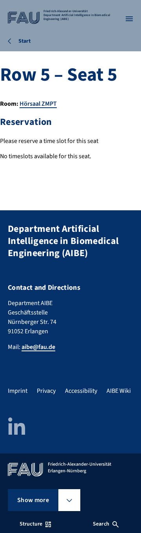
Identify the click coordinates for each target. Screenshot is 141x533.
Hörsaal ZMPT (38, 103)
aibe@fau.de (38, 347)
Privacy (46, 391)
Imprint (17, 391)
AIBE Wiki (119, 391)
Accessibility (81, 391)
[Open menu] (129, 18)
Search (101, 524)
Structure (31, 524)
